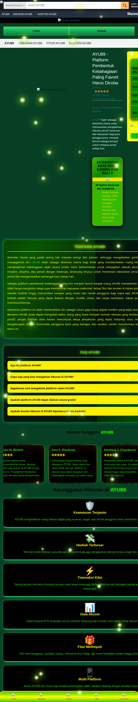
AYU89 (6, 14)
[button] (102, 91)
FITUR (13, 699)
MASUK (101, 31)
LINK (97, 699)
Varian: (97, 107)
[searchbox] (73, 5)
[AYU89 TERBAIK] (69, 20)
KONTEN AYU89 (47, 14)
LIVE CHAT (124, 699)
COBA (36, 31)
